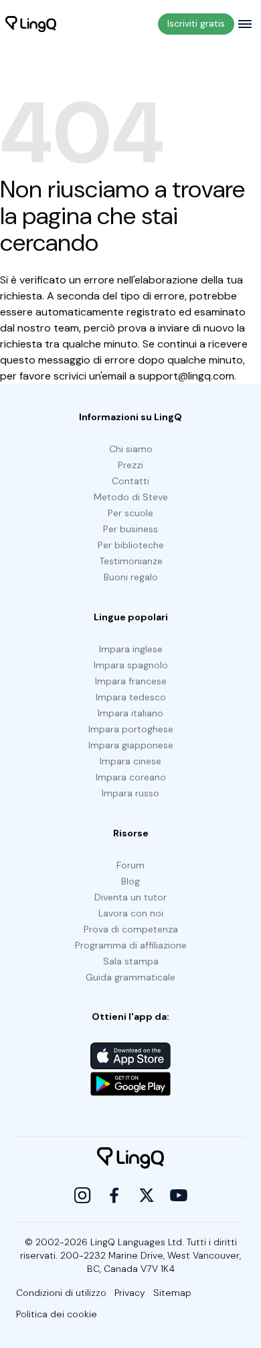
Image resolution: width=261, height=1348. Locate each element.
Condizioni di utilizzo (61, 1293)
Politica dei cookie (56, 1314)
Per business (130, 529)
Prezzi (130, 465)
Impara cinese (130, 761)
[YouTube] (179, 1195)
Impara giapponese (130, 745)
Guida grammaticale (130, 977)
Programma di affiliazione (131, 945)
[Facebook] (114, 1195)
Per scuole (130, 513)
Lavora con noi (130, 913)
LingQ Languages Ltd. (137, 1242)
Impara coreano (131, 777)
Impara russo (130, 793)
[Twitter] (146, 1195)
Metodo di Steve (131, 497)
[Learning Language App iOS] (130, 1056)
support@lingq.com (186, 376)
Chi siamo (131, 449)
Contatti (130, 481)
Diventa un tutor (130, 897)
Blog (130, 881)
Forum (130, 865)
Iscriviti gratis (196, 23)
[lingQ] (30, 24)
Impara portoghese (130, 729)
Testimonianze (131, 561)
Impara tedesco (131, 697)
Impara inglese (131, 649)
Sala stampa (131, 961)
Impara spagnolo (131, 665)
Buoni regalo (131, 577)
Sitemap (172, 1293)
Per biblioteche (131, 545)
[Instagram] (82, 1195)
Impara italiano (130, 713)
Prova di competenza (131, 929)
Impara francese (131, 681)
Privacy (129, 1293)
